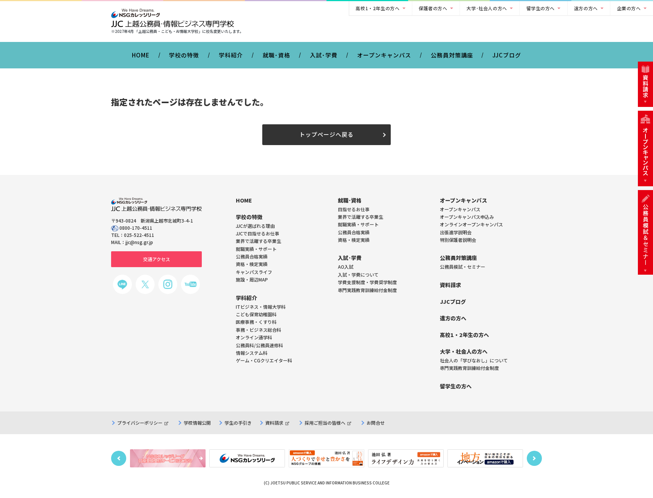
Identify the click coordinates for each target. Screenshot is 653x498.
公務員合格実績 (354, 232)
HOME (141, 55)
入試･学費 (323, 55)
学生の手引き (238, 422)
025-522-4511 (139, 235)
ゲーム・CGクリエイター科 (264, 360)
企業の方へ (629, 8)
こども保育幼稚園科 (256, 314)
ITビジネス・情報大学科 (261, 306)
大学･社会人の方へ (486, 8)
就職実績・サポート (358, 224)
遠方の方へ (586, 8)
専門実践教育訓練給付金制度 (367, 290)
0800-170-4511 (135, 227)
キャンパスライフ (254, 272)
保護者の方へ (433, 8)
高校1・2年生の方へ (377, 8)
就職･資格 (276, 55)
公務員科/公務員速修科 (259, 345)
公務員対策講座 (452, 55)
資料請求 (274, 422)
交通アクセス (156, 259)
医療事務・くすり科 (256, 322)
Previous (118, 458)
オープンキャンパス (384, 55)
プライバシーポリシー (139, 422)
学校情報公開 (197, 422)
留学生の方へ (540, 8)
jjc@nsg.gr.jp (139, 242)
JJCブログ (506, 55)
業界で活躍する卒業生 (360, 216)
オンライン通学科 (254, 337)
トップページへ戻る (326, 134)
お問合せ (376, 422)
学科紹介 (231, 55)
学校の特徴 (184, 55)
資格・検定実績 (354, 240)
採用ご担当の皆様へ (325, 422)
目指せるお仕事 (354, 209)
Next (534, 458)
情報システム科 (252, 353)
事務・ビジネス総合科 (258, 329)
